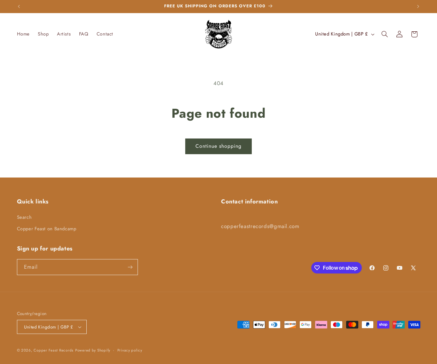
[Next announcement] (418, 6)
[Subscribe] (130, 267)
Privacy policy (129, 350)
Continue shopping (218, 146)
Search (24, 217)
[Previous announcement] (19, 6)
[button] (384, 34)
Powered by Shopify (92, 350)
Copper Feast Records (54, 350)
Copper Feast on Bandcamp (46, 228)
